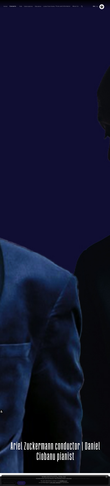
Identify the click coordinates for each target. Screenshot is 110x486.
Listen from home (49, 6)
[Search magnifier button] (81, 6)
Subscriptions (28, 6)
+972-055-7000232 (55, 482)
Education (38, 6)
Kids (21, 6)
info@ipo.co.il (63, 481)
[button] (84, 6)
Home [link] (5, 6)
